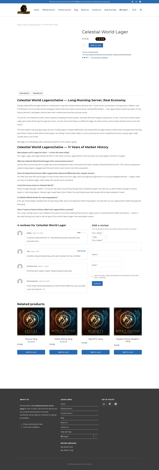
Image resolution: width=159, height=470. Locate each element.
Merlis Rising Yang (63, 339)
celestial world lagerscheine (122, 54)
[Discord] (132, 1)
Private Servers (64, 10)
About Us (85, 10)
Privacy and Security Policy (33, 424)
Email (95, 265)
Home (36, 10)
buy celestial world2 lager (94, 54)
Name (95, 254)
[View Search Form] (140, 10)
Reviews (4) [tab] (37, 93)
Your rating (97, 233)
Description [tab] (24, 93)
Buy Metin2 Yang (67, 450)
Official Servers (48, 10)
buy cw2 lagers (107, 54)
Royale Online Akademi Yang (127, 340)
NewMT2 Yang (96, 339)
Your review (97, 240)
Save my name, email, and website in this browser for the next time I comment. (116, 277)
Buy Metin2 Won (67, 447)
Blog (76, 10)
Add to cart (96, 45)
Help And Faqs (110, 10)
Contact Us (96, 10)
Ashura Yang (31, 339)
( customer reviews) (99, 57)
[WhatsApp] (136, 1)
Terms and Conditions (31, 427)
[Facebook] (140, 1)
